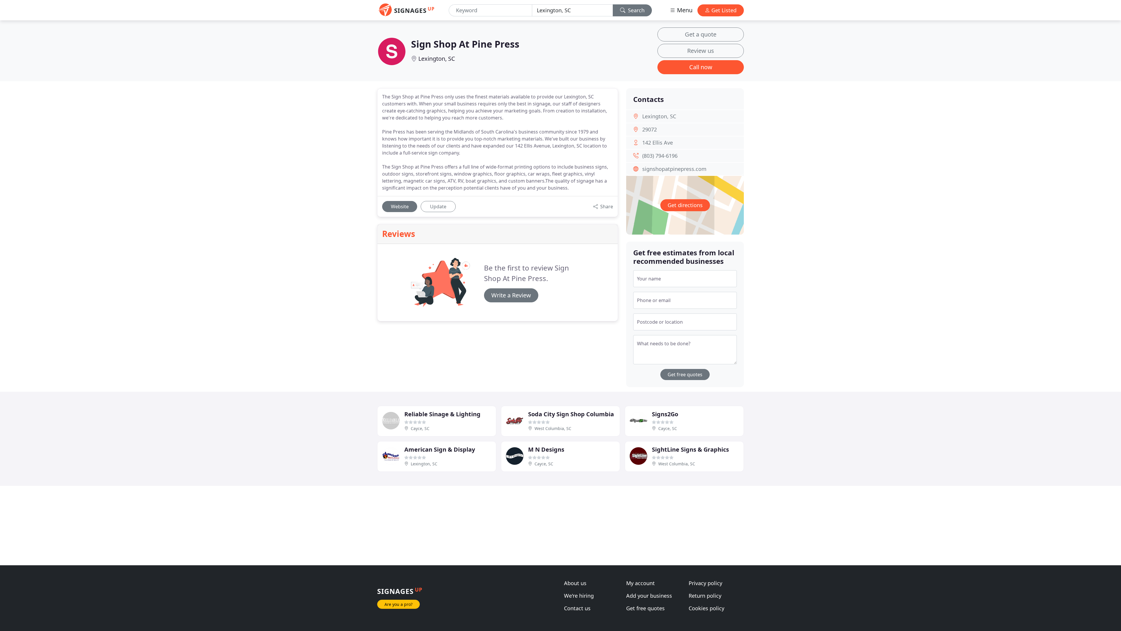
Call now (700, 67)
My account (640, 583)
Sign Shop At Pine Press (465, 44)
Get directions (685, 205)
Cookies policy (706, 608)
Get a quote (700, 34)
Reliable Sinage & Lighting (442, 414)
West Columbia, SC (553, 428)
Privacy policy (705, 583)
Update (438, 206)
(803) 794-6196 (660, 155)
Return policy (705, 595)
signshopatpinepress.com (674, 168)
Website (400, 206)
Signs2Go (665, 414)
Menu (684, 10)
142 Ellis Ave (657, 142)
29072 (649, 129)
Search (635, 10)
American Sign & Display (439, 449)
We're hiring (579, 595)
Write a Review (511, 295)
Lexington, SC (436, 59)
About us (575, 583)
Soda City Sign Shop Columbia (571, 414)
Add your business (649, 595)
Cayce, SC (420, 428)
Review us (700, 51)
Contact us (577, 608)
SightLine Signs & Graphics (690, 449)
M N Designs (546, 449)
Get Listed (723, 10)
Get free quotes (685, 374)
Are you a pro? (398, 604)
